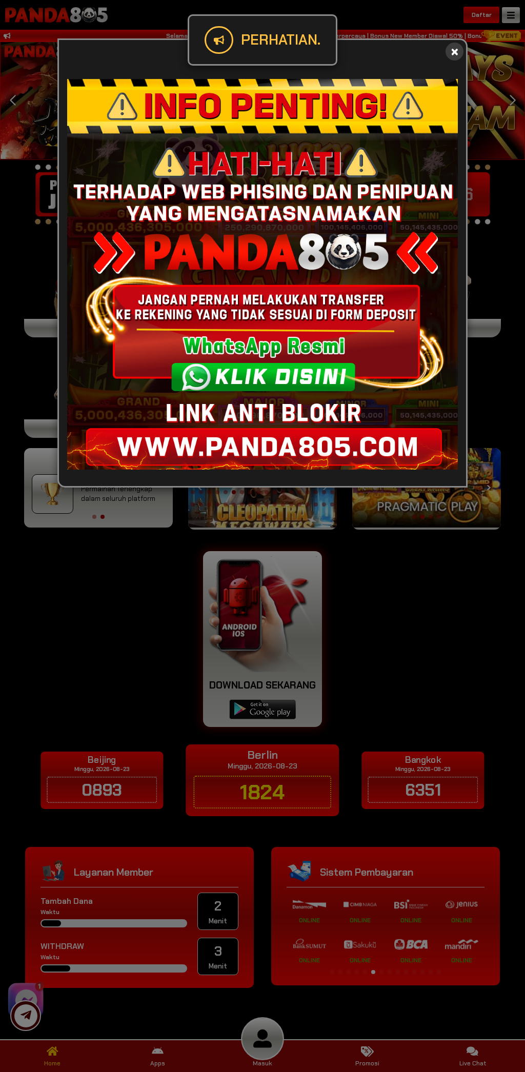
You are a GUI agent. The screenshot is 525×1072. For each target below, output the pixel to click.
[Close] (454, 51)
